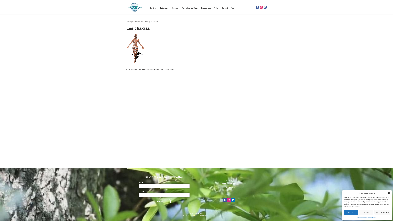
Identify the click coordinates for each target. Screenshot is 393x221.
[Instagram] (261, 7)
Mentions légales (229, 180)
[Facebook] (257, 7)
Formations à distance (190, 8)
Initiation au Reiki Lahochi (140, 22)
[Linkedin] (265, 7)
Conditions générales (229, 184)
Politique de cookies (229, 187)
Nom (141, 182)
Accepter (351, 212)
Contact (225, 8)
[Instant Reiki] (134, 7)
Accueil (128, 22)
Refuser (366, 212)
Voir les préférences (382, 212)
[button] (389, 193)
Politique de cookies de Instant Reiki (366, 217)
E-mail (141, 191)
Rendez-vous (206, 8)
